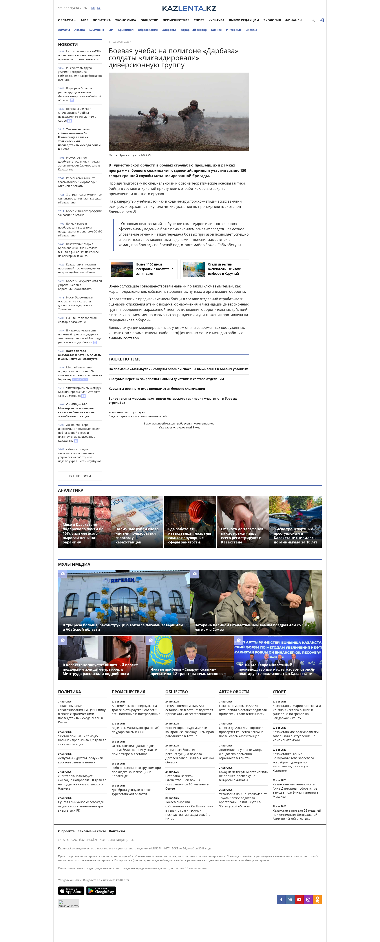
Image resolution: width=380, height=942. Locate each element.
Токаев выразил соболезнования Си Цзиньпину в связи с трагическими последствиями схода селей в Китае (79, 139)
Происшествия (176, 20)
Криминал (125, 30)
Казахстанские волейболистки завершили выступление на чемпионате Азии (296, 736)
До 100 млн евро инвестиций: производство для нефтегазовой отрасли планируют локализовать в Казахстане (79, 433)
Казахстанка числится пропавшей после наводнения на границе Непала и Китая (79, 268)
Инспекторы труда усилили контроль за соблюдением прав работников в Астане (80, 74)
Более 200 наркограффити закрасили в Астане (80, 213)
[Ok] (317, 899)
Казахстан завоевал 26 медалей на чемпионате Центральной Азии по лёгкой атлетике (297, 814)
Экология (272, 20)
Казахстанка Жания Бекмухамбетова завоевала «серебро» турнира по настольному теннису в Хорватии (293, 762)
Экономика (125, 20)
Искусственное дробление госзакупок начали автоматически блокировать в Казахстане (79, 163)
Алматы (64, 30)
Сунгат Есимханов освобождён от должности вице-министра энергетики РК (81, 806)
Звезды (251, 30)
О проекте (66, 831)
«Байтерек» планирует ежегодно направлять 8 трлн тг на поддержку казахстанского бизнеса (82, 782)
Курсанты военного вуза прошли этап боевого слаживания (157, 388)
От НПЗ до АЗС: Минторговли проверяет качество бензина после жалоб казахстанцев (76, 410)
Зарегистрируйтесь (157, 423)
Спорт (199, 20)
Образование (148, 30)
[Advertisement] (289, 105)
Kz (98, 8)
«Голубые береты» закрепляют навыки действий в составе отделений (166, 379)
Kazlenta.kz (65, 848)
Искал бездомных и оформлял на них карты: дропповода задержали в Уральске (75, 303)
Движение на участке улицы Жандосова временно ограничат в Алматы (240, 754)
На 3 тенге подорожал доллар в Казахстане (77, 320)
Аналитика (70, 490)
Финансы (293, 20)
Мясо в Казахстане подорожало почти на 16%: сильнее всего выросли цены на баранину (80, 373)
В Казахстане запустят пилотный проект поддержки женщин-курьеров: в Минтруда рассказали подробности (79, 336)
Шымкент (96, 30)
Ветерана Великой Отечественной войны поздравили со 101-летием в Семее (77, 115)
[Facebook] (281, 899)
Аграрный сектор (194, 30)
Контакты (117, 831)
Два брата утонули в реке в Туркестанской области (132, 792)
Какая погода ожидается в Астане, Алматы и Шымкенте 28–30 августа (80, 355)
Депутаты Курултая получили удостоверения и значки (80, 760)
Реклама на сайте (92, 831)
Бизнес (216, 30)
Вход (196, 427)
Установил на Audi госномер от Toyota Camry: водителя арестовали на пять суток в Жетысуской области (243, 800)
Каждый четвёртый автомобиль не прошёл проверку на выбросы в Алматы (243, 776)
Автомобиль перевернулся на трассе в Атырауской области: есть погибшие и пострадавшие (136, 710)
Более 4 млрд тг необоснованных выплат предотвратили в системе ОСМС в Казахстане (80, 229)
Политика (102, 20)
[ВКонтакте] (290, 899)
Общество (149, 20)
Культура (216, 20)
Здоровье (169, 30)
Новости (68, 44)
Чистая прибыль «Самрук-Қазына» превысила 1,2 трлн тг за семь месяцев (80, 392)
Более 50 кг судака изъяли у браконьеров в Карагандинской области (80, 285)
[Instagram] (308, 899)
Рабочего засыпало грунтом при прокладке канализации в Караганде (136, 772)
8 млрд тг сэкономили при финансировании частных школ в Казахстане (80, 198)
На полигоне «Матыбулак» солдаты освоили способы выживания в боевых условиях (178, 369)
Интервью (233, 30)
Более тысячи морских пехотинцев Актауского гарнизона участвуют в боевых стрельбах (173, 400)
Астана (79, 30)
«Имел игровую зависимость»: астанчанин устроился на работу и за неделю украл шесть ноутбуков (79, 455)
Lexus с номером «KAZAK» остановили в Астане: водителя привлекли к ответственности (79, 55)
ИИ (111, 30)
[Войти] (322, 20)
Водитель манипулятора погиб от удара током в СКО (135, 730)
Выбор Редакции (244, 20)
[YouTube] (299, 899)
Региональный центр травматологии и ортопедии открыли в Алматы (77, 182)
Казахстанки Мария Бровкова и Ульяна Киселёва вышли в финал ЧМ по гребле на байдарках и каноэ (78, 250)
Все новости (80, 476)
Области (65, 20)
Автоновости (234, 691)
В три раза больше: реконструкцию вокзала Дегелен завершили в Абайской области (79, 94)
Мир (84, 20)
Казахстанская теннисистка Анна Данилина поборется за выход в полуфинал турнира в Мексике (295, 790)
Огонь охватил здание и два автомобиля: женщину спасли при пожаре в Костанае (134, 750)
